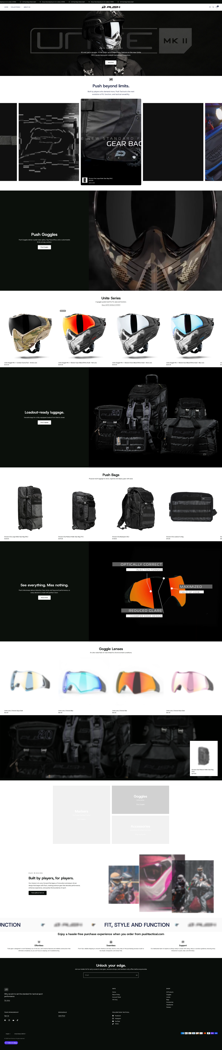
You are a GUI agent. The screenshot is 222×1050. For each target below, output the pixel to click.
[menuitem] (7, 7)
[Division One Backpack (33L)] (138, 508)
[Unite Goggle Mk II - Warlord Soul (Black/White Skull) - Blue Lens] (192, 334)
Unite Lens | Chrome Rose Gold (175, 710)
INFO (114, 988)
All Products (169, 992)
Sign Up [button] (6, 1016)
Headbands (169, 1004)
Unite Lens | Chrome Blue (65, 710)
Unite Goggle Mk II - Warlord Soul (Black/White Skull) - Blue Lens (185, 363)
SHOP (168, 988)
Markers (168, 1007)
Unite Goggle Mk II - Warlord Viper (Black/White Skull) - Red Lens (77, 363)
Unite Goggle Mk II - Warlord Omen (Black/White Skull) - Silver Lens (132, 363)
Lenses (168, 997)
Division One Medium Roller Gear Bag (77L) (71, 536)
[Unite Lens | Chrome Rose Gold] (192, 682)
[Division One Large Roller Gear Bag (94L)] (30, 508)
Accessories (169, 1002)
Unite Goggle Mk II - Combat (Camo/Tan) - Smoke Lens (20, 363)
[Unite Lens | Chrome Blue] (84, 682)
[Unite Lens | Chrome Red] (138, 682)
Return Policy (116, 994)
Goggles (168, 994)
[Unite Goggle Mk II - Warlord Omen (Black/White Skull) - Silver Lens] (138, 334)
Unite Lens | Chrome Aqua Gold (13, 710)
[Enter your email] (136, 975)
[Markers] (81, 815)
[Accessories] (140, 830)
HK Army (115, 999)
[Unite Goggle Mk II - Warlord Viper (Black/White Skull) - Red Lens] (84, 334)
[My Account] (210, 7)
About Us (27, 7)
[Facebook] (6, 1020)
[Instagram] (10, 1020)
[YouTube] (14, 1020)
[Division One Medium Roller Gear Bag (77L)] (84, 508)
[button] (110, 62)
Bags (167, 999)
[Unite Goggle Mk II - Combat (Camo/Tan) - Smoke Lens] (30, 334)
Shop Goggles (140, 804)
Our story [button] (7, 1000)
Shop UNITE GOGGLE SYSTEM (111, 305)
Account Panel (116, 997)
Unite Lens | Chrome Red (119, 710)
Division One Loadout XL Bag (174, 536)
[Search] (213, 7)
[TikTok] (19, 1020)
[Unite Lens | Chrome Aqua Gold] (30, 682)
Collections (15, 7)
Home (6, 7)
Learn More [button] (61, 1016)
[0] (216, 7)
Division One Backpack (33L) (120, 536)
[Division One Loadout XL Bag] (192, 508)
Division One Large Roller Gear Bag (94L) (101, 178)
